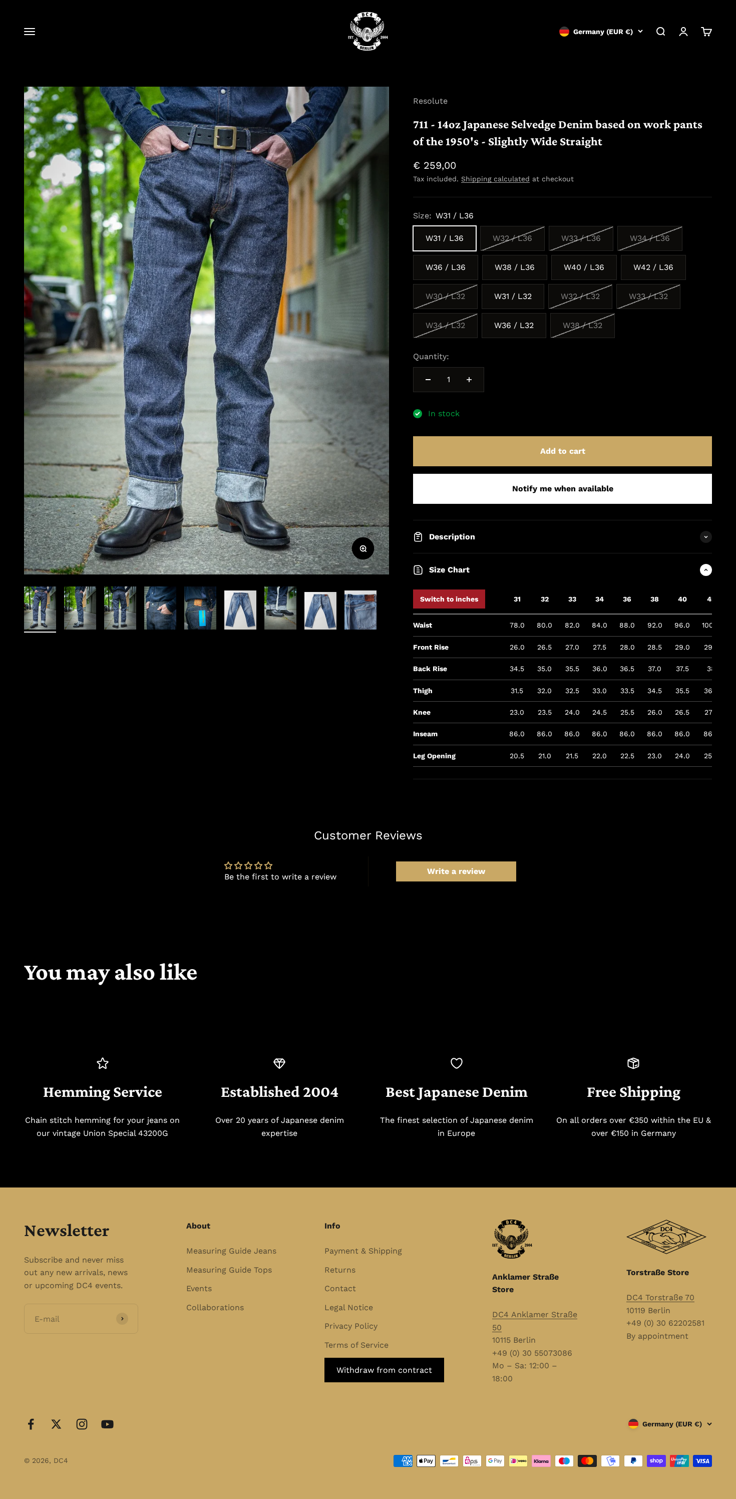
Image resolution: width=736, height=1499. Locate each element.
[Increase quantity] (469, 380)
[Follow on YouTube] (107, 1424)
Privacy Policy (351, 1326)
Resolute (430, 101)
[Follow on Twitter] (56, 1424)
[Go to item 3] (120, 609)
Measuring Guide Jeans (231, 1251)
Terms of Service (356, 1345)
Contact (340, 1288)
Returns (339, 1270)
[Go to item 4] (160, 609)
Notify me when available (562, 488)
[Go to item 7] (280, 609)
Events (199, 1288)
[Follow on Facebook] (31, 1424)
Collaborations (215, 1307)
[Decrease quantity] (428, 380)
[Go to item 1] (40, 609)
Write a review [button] (456, 871)
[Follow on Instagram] (82, 1424)
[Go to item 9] (360, 611)
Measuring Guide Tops (229, 1270)
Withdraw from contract (384, 1370)
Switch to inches (449, 599)
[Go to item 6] (240, 611)
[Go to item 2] (80, 609)
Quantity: (431, 356)
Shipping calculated (495, 179)
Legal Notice (348, 1307)
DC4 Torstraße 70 (660, 1297)
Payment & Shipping (363, 1251)
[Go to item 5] (200, 609)
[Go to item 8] (320, 612)
